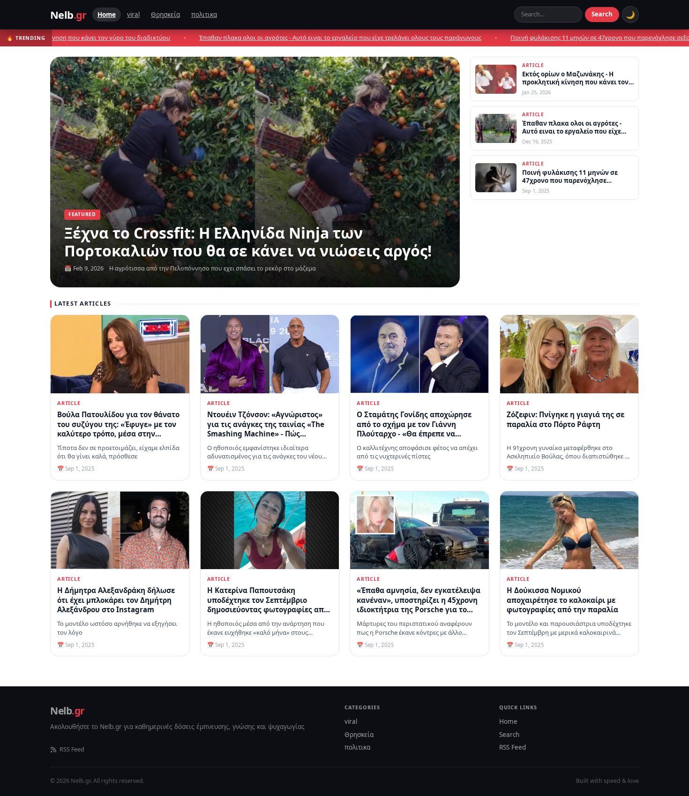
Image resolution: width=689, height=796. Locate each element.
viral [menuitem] (133, 14)
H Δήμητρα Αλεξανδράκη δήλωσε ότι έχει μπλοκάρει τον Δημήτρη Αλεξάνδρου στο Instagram (116, 600)
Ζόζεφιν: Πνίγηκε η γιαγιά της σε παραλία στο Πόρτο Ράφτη (565, 419)
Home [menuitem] (106, 14)
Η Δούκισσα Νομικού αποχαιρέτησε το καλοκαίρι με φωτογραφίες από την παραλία (562, 600)
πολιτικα (357, 747)
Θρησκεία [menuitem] (165, 14)
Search (602, 14)
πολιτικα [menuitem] (204, 14)
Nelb (68, 14)
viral (350, 721)
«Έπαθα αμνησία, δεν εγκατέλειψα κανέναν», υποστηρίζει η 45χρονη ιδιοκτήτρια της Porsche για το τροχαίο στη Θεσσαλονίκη (418, 605)
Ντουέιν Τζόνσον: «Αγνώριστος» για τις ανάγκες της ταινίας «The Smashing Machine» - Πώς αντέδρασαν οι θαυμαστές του (265, 429)
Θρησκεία (359, 734)
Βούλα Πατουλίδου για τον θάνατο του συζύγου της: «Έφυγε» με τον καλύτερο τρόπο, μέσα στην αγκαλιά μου (118, 429)
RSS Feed (72, 749)
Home (508, 721)
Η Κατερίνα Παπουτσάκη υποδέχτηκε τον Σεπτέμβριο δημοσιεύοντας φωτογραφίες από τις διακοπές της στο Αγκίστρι (267, 605)
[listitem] (554, 79)
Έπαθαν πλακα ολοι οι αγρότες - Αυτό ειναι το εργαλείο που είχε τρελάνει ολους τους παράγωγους (260, 37)
